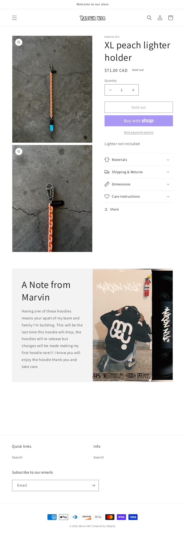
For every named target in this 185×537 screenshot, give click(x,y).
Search (17, 457)
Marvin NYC (85, 526)
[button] (14, 17)
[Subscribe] (93, 485)
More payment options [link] (139, 132)
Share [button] (114, 209)
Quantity (111, 81)
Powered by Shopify (103, 526)
